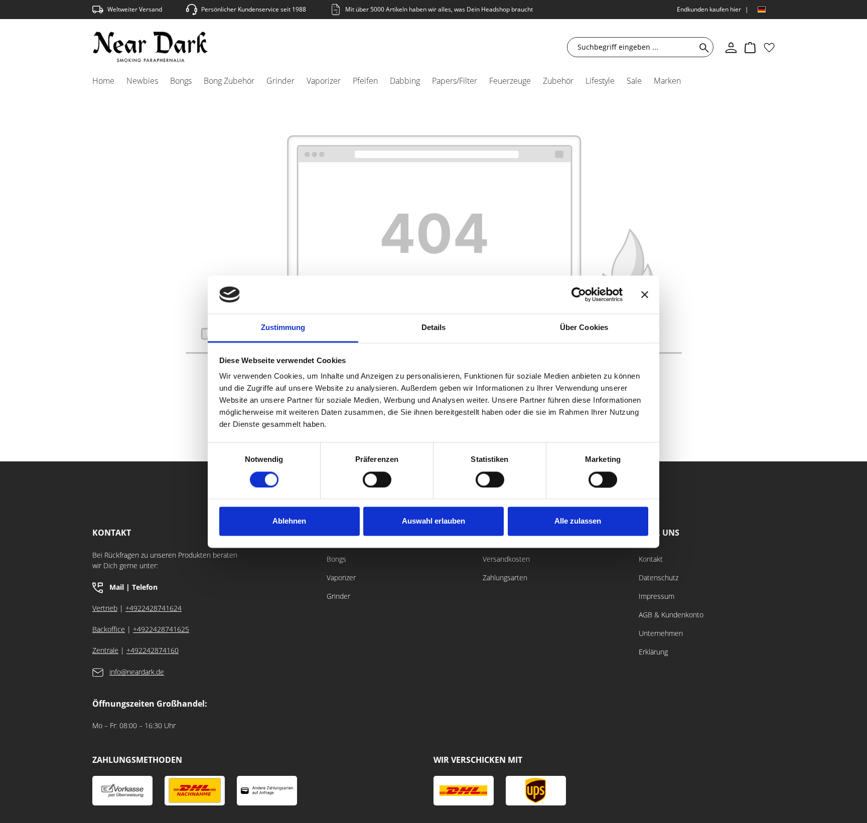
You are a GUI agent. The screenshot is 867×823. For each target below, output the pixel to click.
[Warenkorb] (750, 47)
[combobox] (633, 47)
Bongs (336, 559)
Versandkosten (506, 559)
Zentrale (105, 650)
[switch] (377, 479)
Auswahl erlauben (433, 521)
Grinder (338, 596)
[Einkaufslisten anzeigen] (769, 47)
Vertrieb (104, 608)
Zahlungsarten (505, 577)
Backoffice (108, 629)
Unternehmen (661, 633)
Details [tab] (433, 327)
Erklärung (653, 651)
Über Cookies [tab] (584, 327)
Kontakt (651, 559)
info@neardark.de (136, 672)
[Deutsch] (762, 9)
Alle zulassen (577, 521)
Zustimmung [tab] (283, 327)
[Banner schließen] (644, 294)
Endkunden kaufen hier (709, 9)
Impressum (656, 596)
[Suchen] (702, 47)
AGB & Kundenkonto (671, 614)
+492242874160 (152, 650)
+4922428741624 (153, 608)
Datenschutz (658, 577)
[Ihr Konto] (731, 47)
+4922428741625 (161, 629)
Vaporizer (341, 577)
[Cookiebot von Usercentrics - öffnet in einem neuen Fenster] (579, 294)
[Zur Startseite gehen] (150, 47)
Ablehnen (289, 521)
